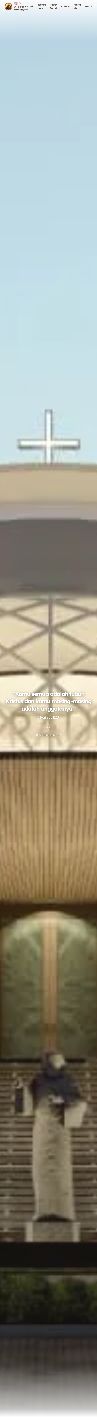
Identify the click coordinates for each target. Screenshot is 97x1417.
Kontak (88, 6)
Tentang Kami (42, 6)
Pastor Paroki (53, 6)
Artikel (63, 6)
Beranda (29, 6)
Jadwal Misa (77, 6)
